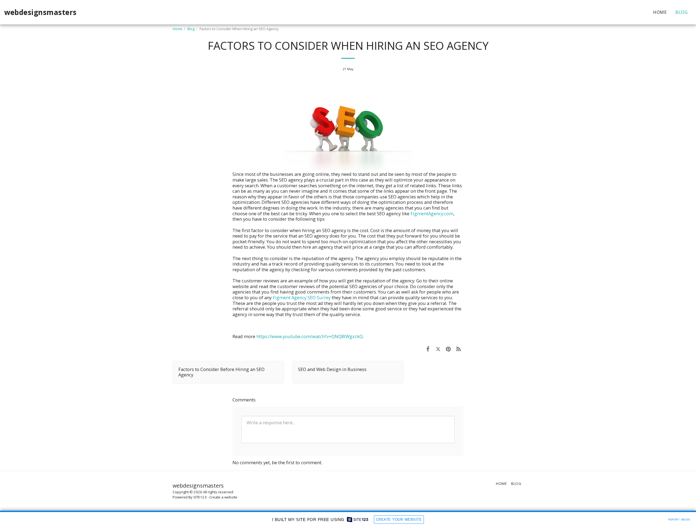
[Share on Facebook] (428, 348)
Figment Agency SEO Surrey (302, 297)
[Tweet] (438, 348)
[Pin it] (448, 348)
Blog (191, 28)
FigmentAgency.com (432, 213)
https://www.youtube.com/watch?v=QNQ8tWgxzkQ (309, 336)
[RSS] (458, 348)
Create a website (223, 497)
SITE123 (200, 497)
